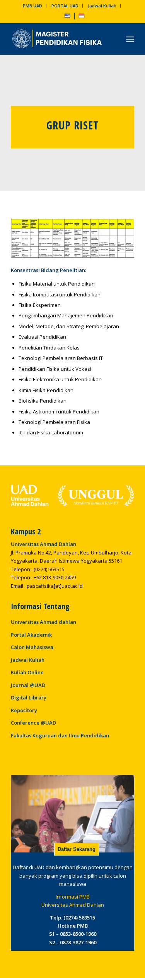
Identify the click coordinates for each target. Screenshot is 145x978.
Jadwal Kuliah (102, 6)
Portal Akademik (31, 634)
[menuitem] (32, 6)
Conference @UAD (33, 722)
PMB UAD (32, 6)
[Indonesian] (81, 17)
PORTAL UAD (64, 6)
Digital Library (28, 697)
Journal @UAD (28, 685)
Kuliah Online (27, 672)
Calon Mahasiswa (32, 647)
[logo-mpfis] (60, 39)
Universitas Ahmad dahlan (43, 621)
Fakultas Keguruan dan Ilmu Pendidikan (60, 735)
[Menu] (130, 39)
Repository (24, 710)
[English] (67, 17)
